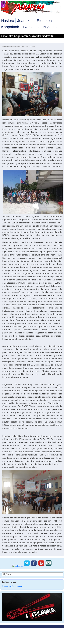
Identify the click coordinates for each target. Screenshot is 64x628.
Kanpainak (10, 27)
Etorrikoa (44, 21)
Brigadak (50, 27)
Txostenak (31, 27)
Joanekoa (25, 21)
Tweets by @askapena (12, 586)
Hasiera (7, 21)
